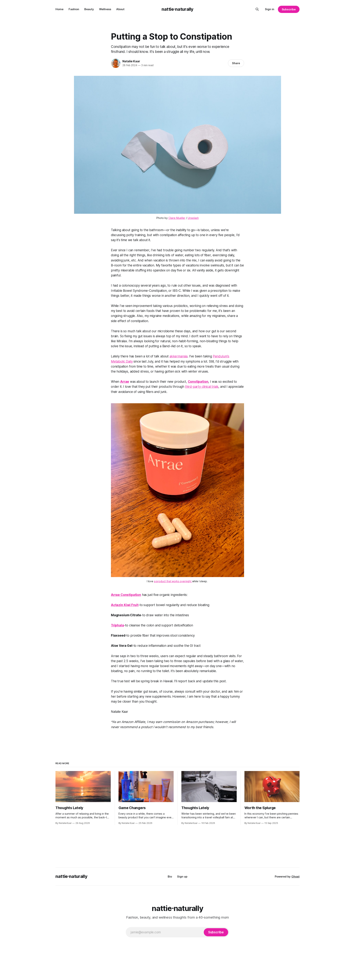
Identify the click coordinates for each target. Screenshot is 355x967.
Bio (170, 876)
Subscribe (289, 9)
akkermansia (178, 356)
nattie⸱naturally (177, 9)
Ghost (295, 876)
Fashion (74, 9)
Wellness (105, 9)
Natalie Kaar (131, 61)
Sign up (182, 876)
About (120, 9)
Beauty (89, 9)
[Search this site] (257, 9)
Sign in (269, 9)
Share (236, 63)
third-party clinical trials (201, 386)
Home (59, 9)
